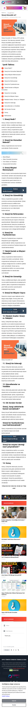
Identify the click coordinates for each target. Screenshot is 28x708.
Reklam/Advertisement (19, 668)
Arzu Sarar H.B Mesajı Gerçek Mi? (11, 575)
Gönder (7, 650)
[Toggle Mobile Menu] (13, 2)
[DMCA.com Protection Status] (14, 670)
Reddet (14, 705)
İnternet (4, 523)
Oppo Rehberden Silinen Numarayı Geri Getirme (13, 593)
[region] (14, 695)
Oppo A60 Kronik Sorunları (9, 612)
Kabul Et (14, 700)
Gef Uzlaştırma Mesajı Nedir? (10, 557)
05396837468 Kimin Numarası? (11, 539)
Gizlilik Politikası (6, 696)
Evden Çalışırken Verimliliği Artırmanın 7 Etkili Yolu (13, 520)
